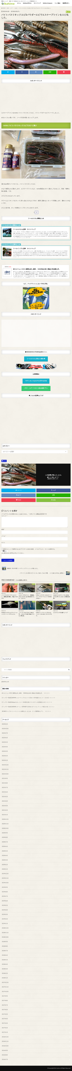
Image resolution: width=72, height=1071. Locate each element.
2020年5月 (5, 851)
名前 (3, 529)
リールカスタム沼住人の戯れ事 (36, 358)
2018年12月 (5, 928)
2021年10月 (5, 774)
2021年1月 (5, 814)
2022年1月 (5, 760)
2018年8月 (5, 946)
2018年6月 (5, 955)
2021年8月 (5, 783)
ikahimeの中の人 (27, 3)
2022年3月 (5, 751)
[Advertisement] (36, 96)
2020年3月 (5, 860)
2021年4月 (5, 801)
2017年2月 (5, 1027)
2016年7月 (5, 1059)
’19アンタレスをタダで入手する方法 (36, 380)
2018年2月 (5, 973)
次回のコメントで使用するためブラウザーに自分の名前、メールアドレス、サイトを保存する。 (29, 549)
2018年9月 (5, 941)
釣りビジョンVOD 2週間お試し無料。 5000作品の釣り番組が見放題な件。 (26, 693)
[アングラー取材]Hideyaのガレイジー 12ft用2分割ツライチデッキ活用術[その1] (27, 702)
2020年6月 (5, 846)
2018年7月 (5, 950)
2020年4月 (5, 855)
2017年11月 (5, 987)
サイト (3, 542)
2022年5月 (5, 742)
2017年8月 (5, 1000)
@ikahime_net (5, 681)
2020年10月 (5, 828)
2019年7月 (5, 896)
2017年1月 (5, 1032)
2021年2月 (5, 810)
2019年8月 (5, 891)
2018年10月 (5, 937)
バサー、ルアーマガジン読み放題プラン (36, 388)
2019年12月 (5, 873)
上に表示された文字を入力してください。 (13, 553)
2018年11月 (5, 932)
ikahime (58, 1068)
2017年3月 (5, 1023)
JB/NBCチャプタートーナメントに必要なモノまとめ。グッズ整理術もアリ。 (26, 711)
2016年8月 (5, 1055)
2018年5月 (5, 959)
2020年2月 (5, 864)
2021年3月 (5, 805)
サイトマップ (37, 3)
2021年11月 (5, 769)
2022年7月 (5, 733)
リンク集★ (57, 3)
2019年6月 (5, 901)
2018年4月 (5, 964)
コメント (4, 516)
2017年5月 (5, 1014)
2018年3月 (5, 969)
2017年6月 (5, 1009)
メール (3, 536)
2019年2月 (5, 919)
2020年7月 (5, 842)
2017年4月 (5, 1018)
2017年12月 (5, 982)
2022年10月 (5, 728)
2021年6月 (5, 792)
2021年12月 (5, 765)
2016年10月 (5, 1046)
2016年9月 (5, 1050)
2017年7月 (5, 1005)
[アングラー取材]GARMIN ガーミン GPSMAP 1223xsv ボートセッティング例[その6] (28, 706)
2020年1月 (5, 869)
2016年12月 (5, 1037)
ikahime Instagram (47, 3)
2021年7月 (5, 787)
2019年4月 (5, 910)
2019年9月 (5, 887)
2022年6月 (5, 737)
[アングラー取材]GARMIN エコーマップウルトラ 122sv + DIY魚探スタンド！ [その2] (28, 697)
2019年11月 (5, 878)
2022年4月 (5, 746)
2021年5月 (5, 796)
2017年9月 (5, 996)
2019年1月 (5, 923)
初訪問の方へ (66, 3)
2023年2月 (5, 724)
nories (4, 460)
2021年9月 (5, 778)
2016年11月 (5, 1041)
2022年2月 (5, 755)
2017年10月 (5, 991)
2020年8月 (5, 837)
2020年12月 (5, 819)
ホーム (19, 3)
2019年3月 (5, 914)
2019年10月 (5, 882)
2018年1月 (5, 978)
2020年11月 (5, 823)
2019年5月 (5, 905)
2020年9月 (5, 833)
